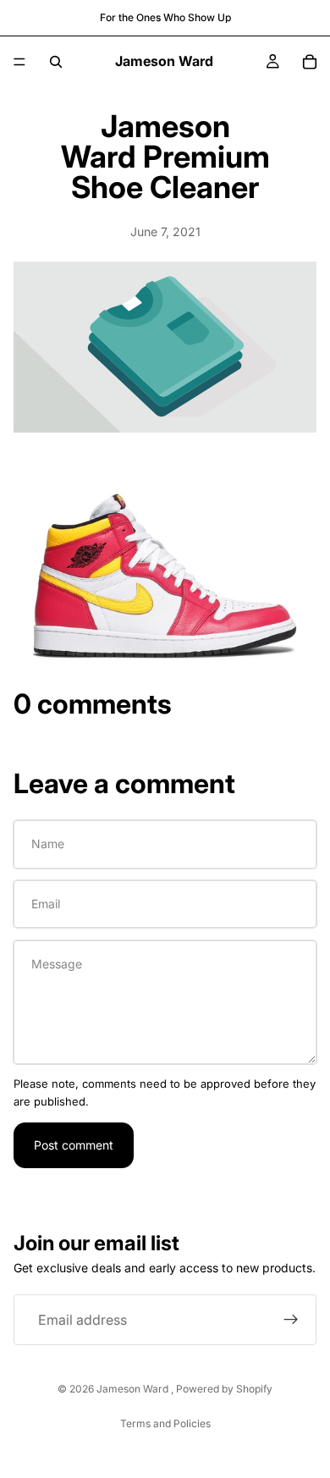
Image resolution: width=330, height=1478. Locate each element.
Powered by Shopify (224, 1388)
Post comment (73, 1145)
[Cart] (309, 61)
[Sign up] (291, 1320)
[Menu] (19, 61)
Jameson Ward (133, 1388)
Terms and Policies (165, 1423)
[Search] (55, 61)
